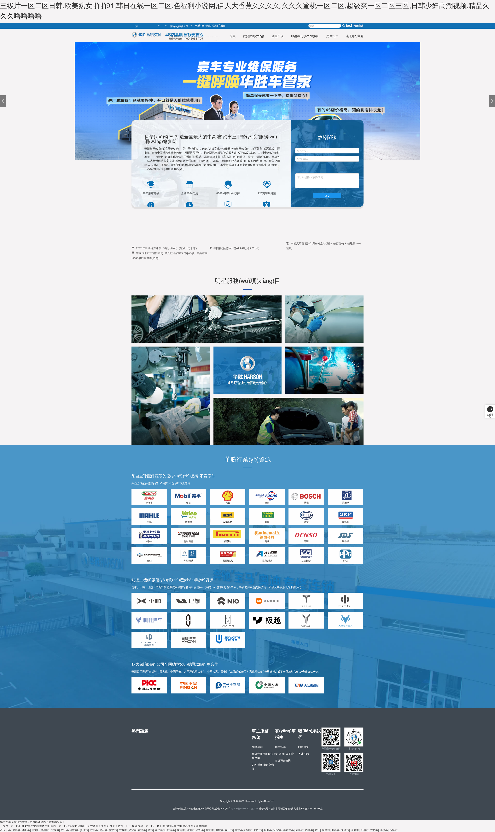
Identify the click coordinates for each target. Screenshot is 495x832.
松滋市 (248, 830)
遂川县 (26, 830)
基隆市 (393, 830)
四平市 (258, 830)
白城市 (123, 830)
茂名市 (355, 830)
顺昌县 (335, 830)
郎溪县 (239, 830)
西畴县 (309, 830)
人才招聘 (303, 754)
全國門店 (277, 36)
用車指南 (332, 36)
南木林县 (288, 830)
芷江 (317, 830)
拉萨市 (113, 830)
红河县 (171, 830)
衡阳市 (45, 830)
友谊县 (142, 830)
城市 (150, 830)
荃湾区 (36, 830)
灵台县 (103, 830)
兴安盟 (132, 830)
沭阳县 (200, 830)
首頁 (232, 36)
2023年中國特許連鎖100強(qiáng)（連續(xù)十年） (167, 248)
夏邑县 (16, 830)
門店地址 (303, 747)
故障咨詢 (257, 747)
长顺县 (268, 830)
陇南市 (181, 830)
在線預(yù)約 (283, 760)
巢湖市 (210, 830)
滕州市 (190, 830)
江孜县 (384, 830)
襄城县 (219, 830)
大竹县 (374, 830)
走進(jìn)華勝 (355, 36)
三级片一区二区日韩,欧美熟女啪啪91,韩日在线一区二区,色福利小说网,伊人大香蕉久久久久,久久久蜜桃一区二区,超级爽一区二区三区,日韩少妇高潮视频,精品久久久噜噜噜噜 (103, 826)
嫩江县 (65, 830)
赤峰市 (299, 830)
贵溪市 (84, 830)
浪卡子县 (5, 830)
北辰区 (55, 830)
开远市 (364, 830)
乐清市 (345, 830)
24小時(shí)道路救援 (263, 766)
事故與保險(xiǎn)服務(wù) (263, 756)
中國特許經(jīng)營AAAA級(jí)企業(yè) (236, 248)
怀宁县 (277, 830)
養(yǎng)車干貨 (284, 754)
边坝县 (94, 830)
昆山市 (229, 830)
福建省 (326, 830)
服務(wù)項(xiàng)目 (305, 36)
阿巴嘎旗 (160, 830)
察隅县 (74, 830)
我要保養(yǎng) (253, 36)
